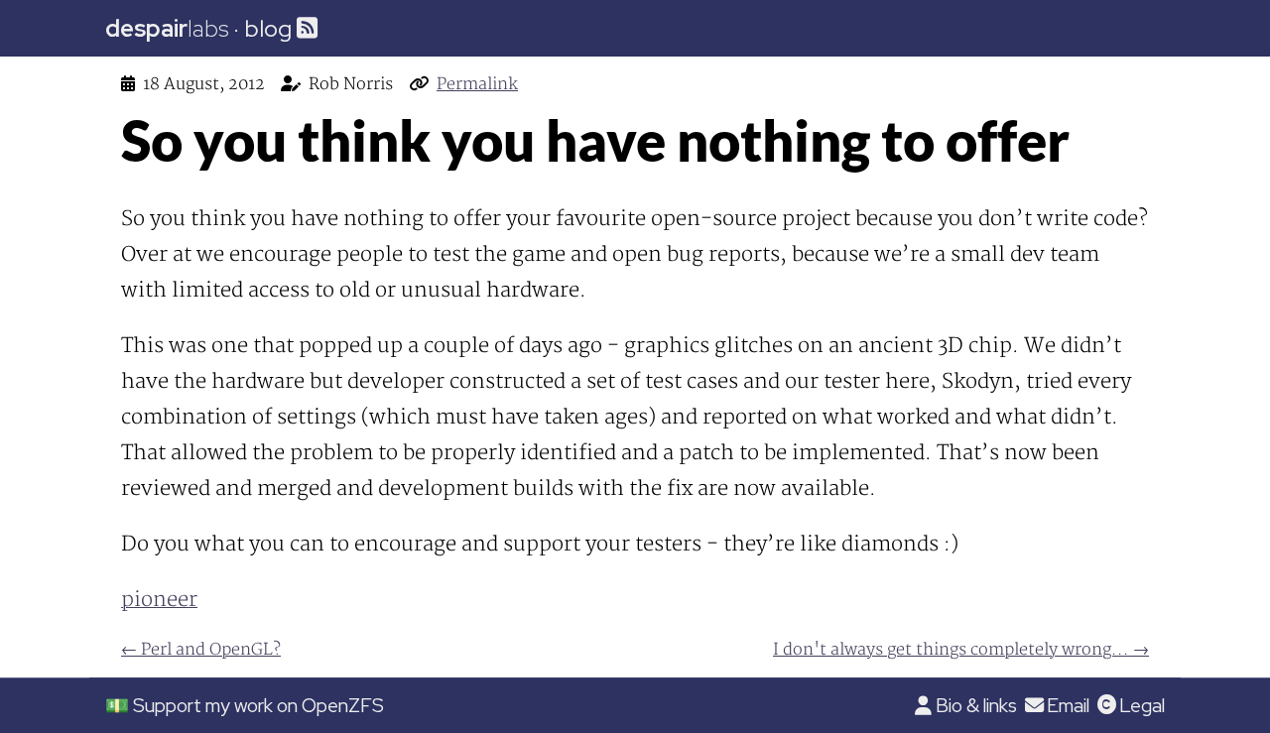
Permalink (477, 84)
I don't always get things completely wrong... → (961, 650)
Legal (1142, 705)
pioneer (159, 599)
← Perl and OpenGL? (201, 650)
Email (1068, 705)
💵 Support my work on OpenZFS (244, 705)
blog (268, 28)
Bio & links (976, 705)
